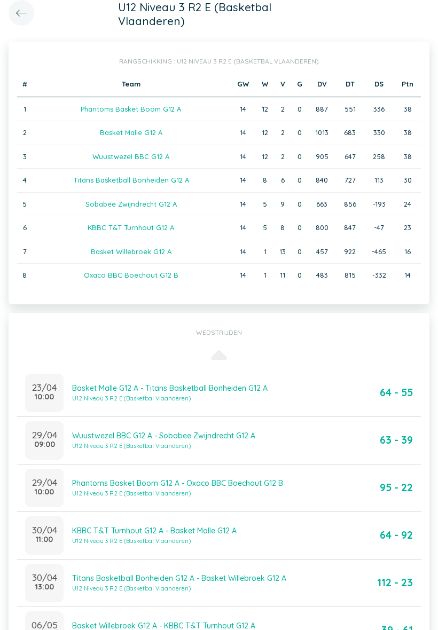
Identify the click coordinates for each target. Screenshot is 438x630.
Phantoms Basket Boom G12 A (131, 109)
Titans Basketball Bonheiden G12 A (131, 180)
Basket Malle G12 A (131, 132)
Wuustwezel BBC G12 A (130, 156)
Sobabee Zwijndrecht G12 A (131, 204)
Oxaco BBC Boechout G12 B (131, 275)
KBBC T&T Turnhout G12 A (131, 227)
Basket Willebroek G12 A (131, 251)
